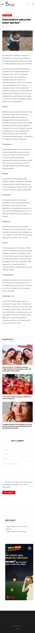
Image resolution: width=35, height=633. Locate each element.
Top (18, 629)
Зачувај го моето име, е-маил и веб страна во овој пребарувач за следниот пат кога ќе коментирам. (17, 484)
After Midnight (7, 15)
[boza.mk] (10, 4)
